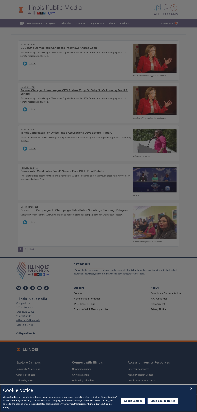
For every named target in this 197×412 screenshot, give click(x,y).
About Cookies (133, 401)
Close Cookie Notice (162, 401)
